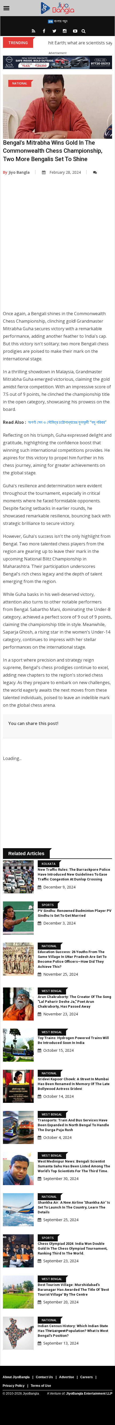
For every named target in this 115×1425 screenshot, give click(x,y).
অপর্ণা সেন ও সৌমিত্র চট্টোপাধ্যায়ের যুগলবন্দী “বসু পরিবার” (67, 422)
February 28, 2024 (65, 172)
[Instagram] (65, 31)
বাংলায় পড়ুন (60, 21)
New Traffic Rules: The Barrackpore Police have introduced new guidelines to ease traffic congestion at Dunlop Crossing (74, 874)
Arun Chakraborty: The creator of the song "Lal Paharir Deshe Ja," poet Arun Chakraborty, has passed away (74, 1001)
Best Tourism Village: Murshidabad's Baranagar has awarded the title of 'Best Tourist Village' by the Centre (73, 1289)
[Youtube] (75, 31)
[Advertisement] (57, 246)
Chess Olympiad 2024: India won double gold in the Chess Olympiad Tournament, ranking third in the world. (73, 1248)
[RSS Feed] (33, 31)
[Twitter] (54, 31)
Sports (48, 905)
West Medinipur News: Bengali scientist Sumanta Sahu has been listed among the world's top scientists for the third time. (74, 1166)
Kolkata (48, 864)
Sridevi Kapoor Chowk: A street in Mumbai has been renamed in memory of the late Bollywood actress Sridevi (74, 1084)
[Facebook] (44, 31)
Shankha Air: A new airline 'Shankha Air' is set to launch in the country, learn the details (74, 1207)
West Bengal (52, 991)
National (19, 83)
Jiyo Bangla (16, 172)
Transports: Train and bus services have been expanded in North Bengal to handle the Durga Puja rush (73, 1125)
